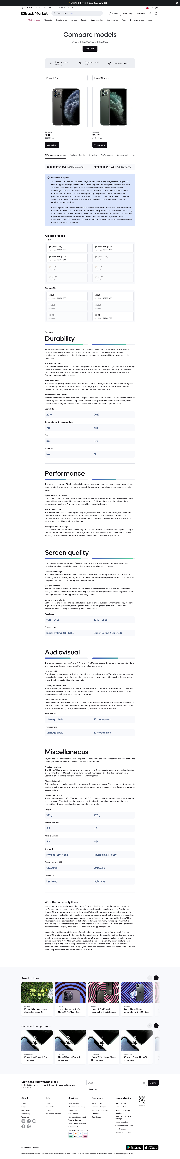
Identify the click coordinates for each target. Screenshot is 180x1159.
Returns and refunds (53, 1114)
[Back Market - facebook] (23, 1126)
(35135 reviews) (75, 166)
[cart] (156, 13)
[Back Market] (34, 13)
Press (23, 1107)
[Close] (177, 3)
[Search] (54, 13)
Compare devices (99, 1107)
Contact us (49, 1103)
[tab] (55, 155)
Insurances (72, 1110)
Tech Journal (97, 1103)
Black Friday (96, 1117)
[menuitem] (61, 20)
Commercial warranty (76, 1107)
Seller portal (73, 1127)
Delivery (48, 1110)
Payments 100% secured (78, 1130)
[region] (90, 1000)
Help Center (49, 1107)
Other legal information (124, 1125)
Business (141, 13)
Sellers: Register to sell (77, 1123)
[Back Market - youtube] (34, 1121)
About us (24, 1103)
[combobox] (66, 78)
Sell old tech (73, 1114)
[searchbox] (79, 13)
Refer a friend (73, 1103)
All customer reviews (100, 1110)
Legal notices (120, 1129)
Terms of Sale (120, 1107)
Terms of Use (120, 1103)
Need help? (128, 13)
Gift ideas (95, 1114)
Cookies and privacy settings (123, 1117)
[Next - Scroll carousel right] (156, 977)
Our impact (25, 1110)
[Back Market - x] (29, 1126)
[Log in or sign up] (150, 13)
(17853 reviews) (123, 166)
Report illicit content (123, 1132)
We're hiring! (26, 1114)
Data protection (121, 1122)
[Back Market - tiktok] (29, 1121)
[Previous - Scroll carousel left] (149, 977)
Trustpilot (25, 1117)
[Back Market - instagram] (23, 1121)
